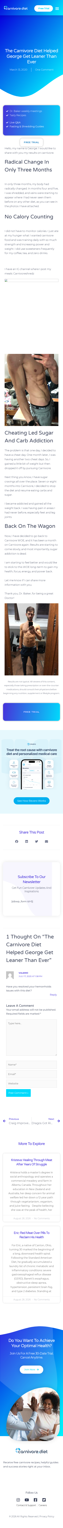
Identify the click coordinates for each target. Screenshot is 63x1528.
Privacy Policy (46, 1516)
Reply (53, 994)
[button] (57, 8)
